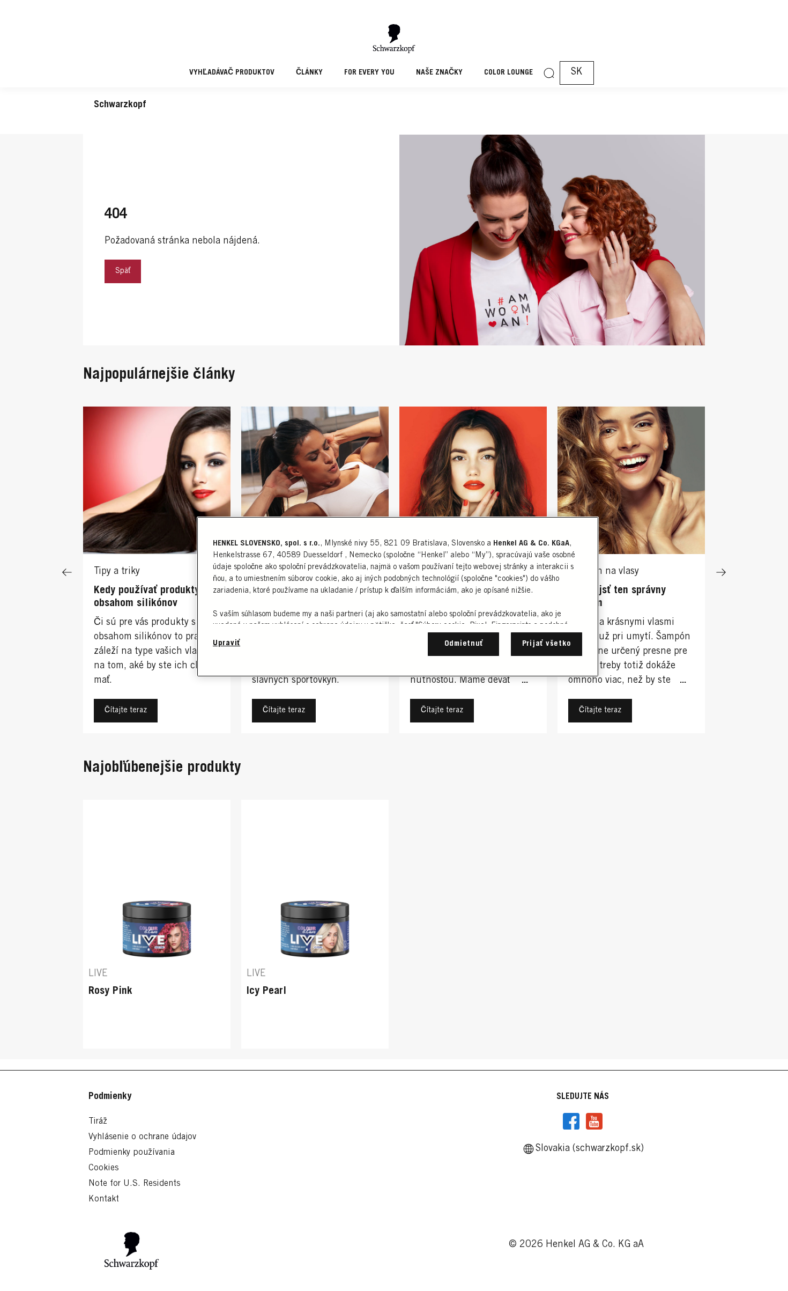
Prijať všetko (546, 644)
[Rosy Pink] (157, 924)
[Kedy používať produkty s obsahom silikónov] (157, 573)
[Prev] (67, 573)
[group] (394, 924)
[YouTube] (594, 1121)
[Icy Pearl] (315, 924)
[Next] (721, 573)
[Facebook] (571, 1121)
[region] (398, 597)
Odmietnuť (464, 644)
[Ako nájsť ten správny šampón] (631, 573)
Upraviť (226, 643)
